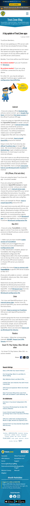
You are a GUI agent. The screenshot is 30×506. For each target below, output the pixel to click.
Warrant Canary (6, 470)
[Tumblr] (27, 357)
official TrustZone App (8, 146)
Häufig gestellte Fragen (19, 467)
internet (19, 436)
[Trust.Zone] (3, 13)
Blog (15, 463)
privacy (12, 436)
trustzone (20, 433)
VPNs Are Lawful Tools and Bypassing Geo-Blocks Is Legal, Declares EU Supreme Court (15, 419)
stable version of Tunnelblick (13, 241)
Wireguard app (17, 289)
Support (16, 461)
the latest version (20, 115)
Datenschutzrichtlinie (7, 466)
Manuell (16, 470)
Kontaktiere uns (19, 458)
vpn (20, 440)
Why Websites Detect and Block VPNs (13, 379)
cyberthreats (7, 435)
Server (3, 461)
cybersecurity (12, 433)
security (24, 436)
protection (21, 438)
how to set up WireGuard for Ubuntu (15, 329)
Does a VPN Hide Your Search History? (14, 370)
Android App (23, 111)
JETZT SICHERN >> (15, 4)
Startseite (4, 456)
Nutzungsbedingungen (7, 463)
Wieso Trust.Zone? (19, 456)
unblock (13, 435)
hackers (18, 435)
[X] (24, 357)
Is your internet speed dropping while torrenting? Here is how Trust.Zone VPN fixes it (16, 413)
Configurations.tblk (7, 248)
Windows (6, 65)
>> (12, 9)
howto (13, 438)
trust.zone (6, 438)
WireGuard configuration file (17, 220)
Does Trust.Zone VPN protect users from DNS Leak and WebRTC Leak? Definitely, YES (15, 393)
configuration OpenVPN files (10, 80)
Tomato (3, 341)
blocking (26, 433)
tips (15, 436)
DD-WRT (9, 339)
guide (16, 438)
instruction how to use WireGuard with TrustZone (14, 167)
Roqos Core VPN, (18, 339)
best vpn (16, 441)
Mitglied (3, 473)
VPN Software (5, 458)
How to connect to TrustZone (17, 310)
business (5, 433)
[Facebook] (21, 357)
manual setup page (21, 125)
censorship (23, 435)
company (7, 436)
